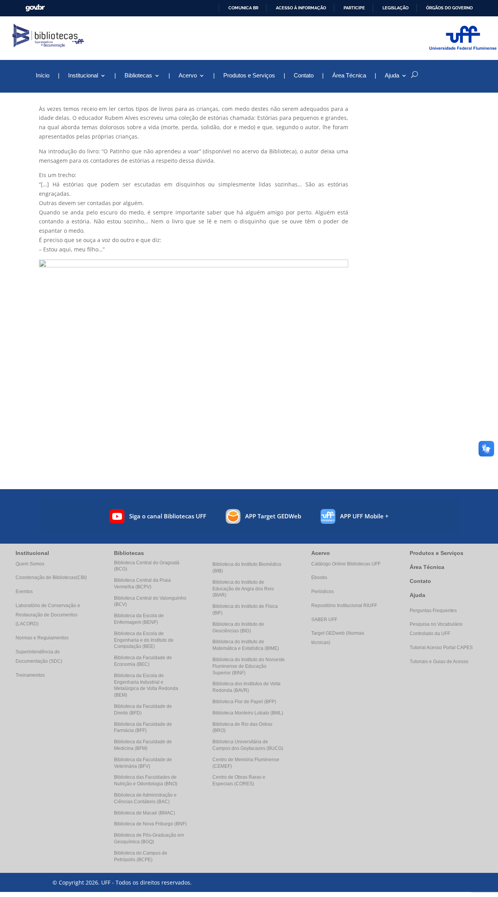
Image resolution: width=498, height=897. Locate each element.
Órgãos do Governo (449, 8)
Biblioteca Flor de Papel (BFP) (244, 701)
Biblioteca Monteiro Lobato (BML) (247, 713)
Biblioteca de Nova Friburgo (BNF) (150, 824)
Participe (354, 8)
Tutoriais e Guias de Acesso (439, 661)
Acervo (188, 76)
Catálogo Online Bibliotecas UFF (346, 564)
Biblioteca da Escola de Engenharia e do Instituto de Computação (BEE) (144, 640)
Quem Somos (30, 564)
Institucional (83, 76)
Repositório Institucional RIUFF (344, 605)
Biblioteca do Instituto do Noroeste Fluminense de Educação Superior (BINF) (248, 666)
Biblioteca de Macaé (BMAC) (144, 813)
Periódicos (322, 591)
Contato (304, 76)
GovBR (35, 8)
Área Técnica (349, 76)
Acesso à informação (301, 8)
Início (42, 76)
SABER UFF (324, 619)
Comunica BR (243, 8)
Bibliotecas (138, 76)
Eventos (24, 591)
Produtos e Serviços (249, 76)
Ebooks (319, 577)
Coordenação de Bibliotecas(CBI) (51, 577)
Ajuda (417, 595)
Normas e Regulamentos (42, 638)
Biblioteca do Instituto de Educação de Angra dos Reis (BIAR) (243, 588)
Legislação (395, 8)
